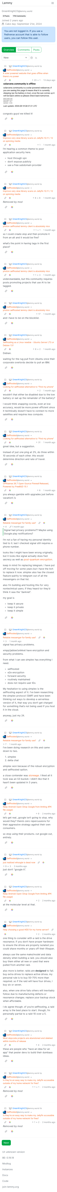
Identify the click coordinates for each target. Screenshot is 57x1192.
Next (6, 1142)
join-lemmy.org (10, 1186)
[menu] (53, 3)
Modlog (6, 1163)
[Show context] (5, 80)
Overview (9, 49)
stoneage (34, 775)
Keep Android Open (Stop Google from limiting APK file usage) (27, 808)
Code (5, 1180)
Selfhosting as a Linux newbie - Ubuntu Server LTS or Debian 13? (28, 344)
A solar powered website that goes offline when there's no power (25, 75)
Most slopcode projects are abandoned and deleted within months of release (28, 1039)
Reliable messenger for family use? (19, 523)
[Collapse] (5, 66)
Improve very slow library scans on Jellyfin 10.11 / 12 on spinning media (28, 139)
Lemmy (7, 3)
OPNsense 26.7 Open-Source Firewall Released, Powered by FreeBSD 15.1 (26, 485)
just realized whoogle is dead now (19, 862)
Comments (24, 49)
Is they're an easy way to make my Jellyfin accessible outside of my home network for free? (28, 1081)
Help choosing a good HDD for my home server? (26, 929)
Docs (5, 1175)
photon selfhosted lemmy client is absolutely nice (26, 226)
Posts (36, 49)
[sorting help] (31, 57)
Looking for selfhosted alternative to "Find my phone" (28, 387)
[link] (10, 80)
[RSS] (36, 57)
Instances (7, 1169)
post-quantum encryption (38, 559)
